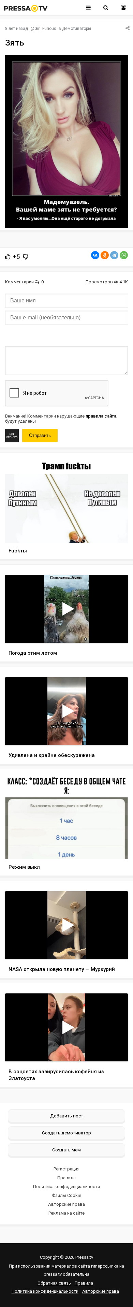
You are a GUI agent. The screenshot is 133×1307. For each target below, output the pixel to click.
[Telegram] (114, 255)
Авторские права (66, 1204)
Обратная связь (54, 1283)
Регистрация (66, 1168)
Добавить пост (66, 1115)
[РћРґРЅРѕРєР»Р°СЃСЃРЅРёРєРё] (105, 255)
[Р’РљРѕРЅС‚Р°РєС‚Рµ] (95, 255)
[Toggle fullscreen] (115, 631)
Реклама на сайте (66, 1213)
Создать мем (66, 1149)
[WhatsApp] (124, 255)
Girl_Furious (45, 28)
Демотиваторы (76, 28)
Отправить (40, 435)
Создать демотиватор (66, 1132)
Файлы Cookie (66, 1195)
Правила (66, 1177)
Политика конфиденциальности (66, 1186)
